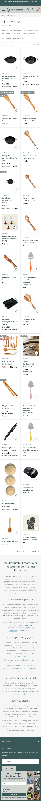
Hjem (2, 15)
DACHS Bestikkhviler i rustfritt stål (28, 364)
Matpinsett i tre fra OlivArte (9, 407)
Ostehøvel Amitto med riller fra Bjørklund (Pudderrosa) (30, 409)
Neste (34, 551)
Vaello (4, 73)
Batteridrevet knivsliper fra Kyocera (28, 490)
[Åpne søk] (28, 9)
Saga (4, 500)
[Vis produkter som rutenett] (34, 45)
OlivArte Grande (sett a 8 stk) (8, 363)
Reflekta (26, 359)
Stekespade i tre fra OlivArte (9, 119)
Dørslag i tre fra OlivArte (29, 321)
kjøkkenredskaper (18, 628)
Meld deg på (14, 794)
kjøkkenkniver (22, 656)
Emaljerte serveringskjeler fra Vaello (9, 158)
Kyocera (5, 445)
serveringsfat (21, 694)
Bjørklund (27, 275)
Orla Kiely (6, 233)
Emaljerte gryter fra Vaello (30, 77)
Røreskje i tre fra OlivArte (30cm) (29, 199)
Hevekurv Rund (8, 503)
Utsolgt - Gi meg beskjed (28, 373)
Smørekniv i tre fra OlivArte (9, 279)
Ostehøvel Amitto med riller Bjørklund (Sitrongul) (30, 450)
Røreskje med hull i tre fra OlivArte (30, 241)
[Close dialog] (38, 772)
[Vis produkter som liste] (38, 45)
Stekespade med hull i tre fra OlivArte (30, 119)
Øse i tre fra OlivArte (10, 541)
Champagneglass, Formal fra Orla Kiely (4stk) (10, 238)
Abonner (9, 768)
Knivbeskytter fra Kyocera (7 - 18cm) (9, 449)
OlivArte (5, 115)
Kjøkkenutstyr (11, 15)
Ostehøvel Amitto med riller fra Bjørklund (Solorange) (30, 281)
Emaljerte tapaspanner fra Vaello (8, 200)
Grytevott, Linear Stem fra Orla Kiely (30, 538)
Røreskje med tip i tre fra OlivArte (30, 157)
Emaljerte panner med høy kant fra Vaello (9, 78)
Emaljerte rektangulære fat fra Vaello (10, 322)
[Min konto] (32, 9)
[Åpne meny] (3, 10)
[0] (36, 9)
